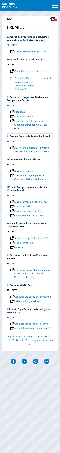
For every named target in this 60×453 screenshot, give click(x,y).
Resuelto (12, 45)
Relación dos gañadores (27, 301)
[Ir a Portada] (9, 6)
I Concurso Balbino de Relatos (23, 160)
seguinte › (38, 340)
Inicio (8, 19)
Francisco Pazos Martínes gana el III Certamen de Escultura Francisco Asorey (33, 270)
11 (50, 337)
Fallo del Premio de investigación (32, 328)
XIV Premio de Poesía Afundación (25, 60)
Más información (23, 116)
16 (26, 340)
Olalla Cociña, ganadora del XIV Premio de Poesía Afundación (24, 84)
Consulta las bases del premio (31, 71)
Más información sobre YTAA (30, 202)
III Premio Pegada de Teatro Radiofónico (29, 136)
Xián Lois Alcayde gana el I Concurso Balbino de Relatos (30, 176)
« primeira (14, 337)
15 (21, 340)
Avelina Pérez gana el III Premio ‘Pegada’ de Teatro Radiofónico (31, 148)
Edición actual (22, 206)
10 (45, 337)
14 (17, 340)
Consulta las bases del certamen (32, 297)
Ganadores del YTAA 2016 (28, 216)
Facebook (19, 112)
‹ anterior (27, 337)
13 (13, 340)
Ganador (19, 247)
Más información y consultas (30, 52)
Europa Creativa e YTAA (27, 211)
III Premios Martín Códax (21, 285)
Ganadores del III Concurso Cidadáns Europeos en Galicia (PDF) (30, 121)
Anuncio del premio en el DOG (31, 238)
